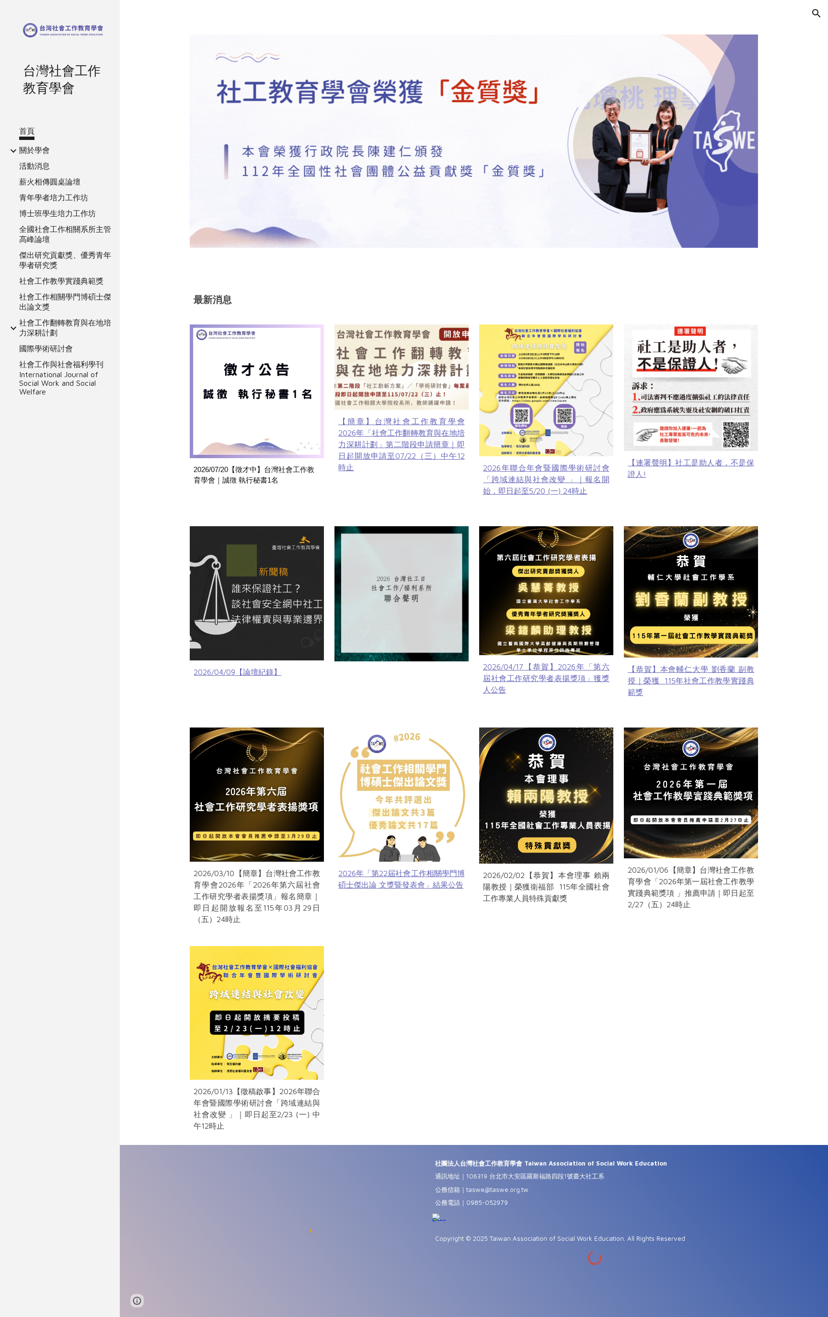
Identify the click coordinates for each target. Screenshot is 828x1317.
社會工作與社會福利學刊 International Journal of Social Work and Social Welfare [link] (61, 378)
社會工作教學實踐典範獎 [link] (61, 281)
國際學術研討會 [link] (46, 348)
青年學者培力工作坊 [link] (53, 197)
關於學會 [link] (34, 150)
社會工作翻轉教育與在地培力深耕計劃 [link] (65, 327)
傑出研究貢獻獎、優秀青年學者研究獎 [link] (65, 260)
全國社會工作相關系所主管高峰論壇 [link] (65, 234)
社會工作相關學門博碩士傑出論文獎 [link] (65, 301)
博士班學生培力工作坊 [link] (57, 213)
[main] (474, 299)
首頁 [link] (26, 131)
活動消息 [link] (34, 166)
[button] (816, 13)
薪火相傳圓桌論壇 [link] (49, 181)
